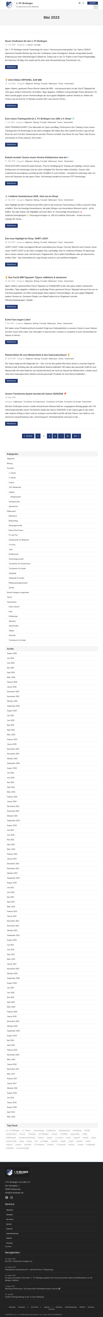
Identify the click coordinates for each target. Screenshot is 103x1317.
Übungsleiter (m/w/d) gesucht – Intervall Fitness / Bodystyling (29, 1270)
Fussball (37, 45)
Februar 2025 (12, 739)
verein (81, 1145)
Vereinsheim (69, 84)
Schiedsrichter (14, 502)
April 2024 (11, 787)
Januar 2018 (11, 1064)
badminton (52, 1130)
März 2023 (11, 849)
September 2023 (13, 821)
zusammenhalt (23, 1148)
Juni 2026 (10, 663)
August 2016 (12, 1093)
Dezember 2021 (13, 921)
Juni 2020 (10, 993)
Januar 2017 (11, 1083)
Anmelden (8, 1246)
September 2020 (13, 978)
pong (30, 1141)
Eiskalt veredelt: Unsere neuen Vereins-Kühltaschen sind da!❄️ (37, 157)
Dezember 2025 (13, 692)
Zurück (28, 436)
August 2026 (12, 653)
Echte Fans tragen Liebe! (18, 319)
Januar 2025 (11, 744)
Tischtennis (39, 1145)
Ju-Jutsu (12, 545)
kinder (86, 1138)
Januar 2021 (11, 964)
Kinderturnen (14, 554)
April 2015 (11, 1112)
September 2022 (13, 878)
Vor (76, 436)
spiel (71, 1141)
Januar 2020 (11, 1016)
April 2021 (11, 954)
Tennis (60, 84)
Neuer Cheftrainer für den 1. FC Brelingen (26, 41)
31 (68, 436)
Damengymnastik (15, 525)
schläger (45, 1141)
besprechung (65, 1130)
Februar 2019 (12, 1050)
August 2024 (12, 768)
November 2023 (13, 811)
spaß (63, 1141)
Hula (10, 612)
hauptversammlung (27, 1138)
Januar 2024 (11, 801)
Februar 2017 (12, 1079)
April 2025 (11, 730)
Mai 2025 (10, 725)
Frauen (11, 483)
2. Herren (12, 478)
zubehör (10, 1148)
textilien (28, 1145)
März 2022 (11, 907)
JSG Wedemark (15, 487)
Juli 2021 (10, 945)
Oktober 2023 (12, 816)
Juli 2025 (10, 716)
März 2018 (11, 1059)
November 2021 (13, 926)
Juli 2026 (10, 658)
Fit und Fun (13, 535)
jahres (50, 1138)
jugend (77, 1138)
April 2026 (11, 672)
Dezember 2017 (13, 1069)
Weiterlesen (11, 67)
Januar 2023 (11, 859)
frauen (55, 1134)
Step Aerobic (14, 626)
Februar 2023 (12, 854)
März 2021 (11, 959)
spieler (79, 1141)
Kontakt (93, 3)
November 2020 (13, 969)
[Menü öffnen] (96, 7)
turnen (72, 1145)
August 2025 (12, 711)
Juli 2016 (10, 1098)
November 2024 (13, 754)
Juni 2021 (10, 950)
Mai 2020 (10, 997)
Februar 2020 (12, 1012)
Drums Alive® (14, 607)
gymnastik (75, 1134)
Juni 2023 (10, 835)
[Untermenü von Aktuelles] (27, 1307)
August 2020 (12, 983)
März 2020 (11, 1007)
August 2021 (12, 940)
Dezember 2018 (13, 1055)
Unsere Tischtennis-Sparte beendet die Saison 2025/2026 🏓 (35, 394)
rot (37, 1141)
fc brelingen (44, 1134)
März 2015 (11, 1117)
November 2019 (13, 1021)
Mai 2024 (10, 782)
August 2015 (12, 1107)
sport (88, 1141)
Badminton (13, 516)
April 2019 (11, 1045)
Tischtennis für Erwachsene (34, 402)
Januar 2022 (11, 916)
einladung (77, 1130)
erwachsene (11, 1134)
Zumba (11, 588)
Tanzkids (12, 635)
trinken (51, 1145)
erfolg (87, 1130)
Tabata (11, 631)
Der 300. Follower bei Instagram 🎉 (18, 1261)
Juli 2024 (10, 773)
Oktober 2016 (12, 1088)
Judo (10, 549)
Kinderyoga (13, 616)
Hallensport (52, 84)
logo (94, 1138)
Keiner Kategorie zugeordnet (18, 592)
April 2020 (11, 1002)
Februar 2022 (12, 911)
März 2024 (11, 792)
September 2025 (13, 706)
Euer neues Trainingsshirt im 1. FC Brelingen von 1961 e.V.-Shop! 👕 (40, 118)
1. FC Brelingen (24, 3)
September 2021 (13, 935)
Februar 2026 (12, 682)
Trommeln (62, 1145)
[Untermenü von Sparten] (52, 1307)
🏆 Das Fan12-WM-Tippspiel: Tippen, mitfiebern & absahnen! (36, 277)
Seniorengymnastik (16, 559)
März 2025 (11, 735)
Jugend (11, 492)
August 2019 (12, 1036)
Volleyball (12, 573)
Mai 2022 (10, 897)
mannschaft (11, 1141)
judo (69, 1138)
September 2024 (13, 763)
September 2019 (13, 1031)
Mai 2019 (10, 1040)
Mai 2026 (10, 668)
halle (85, 1134)
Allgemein (29, 84)
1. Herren (29, 45)
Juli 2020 (10, 988)
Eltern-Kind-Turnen (16, 530)
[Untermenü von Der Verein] (40, 1307)
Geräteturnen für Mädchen (19, 540)
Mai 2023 (10, 840)
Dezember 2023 (13, 806)
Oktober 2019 (12, 1026)
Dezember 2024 (13, 749)
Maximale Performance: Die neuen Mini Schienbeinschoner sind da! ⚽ (32, 1289)
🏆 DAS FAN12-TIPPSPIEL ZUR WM (23, 80)
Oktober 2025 (12, 701)
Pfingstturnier (15, 497)
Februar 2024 (12, 797)
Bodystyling (13, 521)
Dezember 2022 (13, 864)
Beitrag (37, 84)
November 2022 (13, 868)
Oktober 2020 (12, 974)
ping (22, 1141)
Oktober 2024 (12, 759)
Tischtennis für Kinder (54, 402)
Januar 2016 (11, 1103)
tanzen (9, 1145)
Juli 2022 (10, 888)
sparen (55, 1141)
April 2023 (11, 845)
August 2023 (12, 825)
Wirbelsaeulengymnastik (18, 583)
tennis (18, 1145)
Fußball (64, 1134)
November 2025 (13, 696)
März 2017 (11, 1074)
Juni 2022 (10, 892)
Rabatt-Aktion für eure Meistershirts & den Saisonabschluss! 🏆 (37, 355)
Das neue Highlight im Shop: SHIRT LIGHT (26, 238)
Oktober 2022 (12, 873)
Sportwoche (13, 506)
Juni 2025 (10, 720)
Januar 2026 (11, 687)
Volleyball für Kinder (16, 578)
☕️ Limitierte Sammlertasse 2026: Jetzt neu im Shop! (31, 196)
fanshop (32, 1134)
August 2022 (12, 883)
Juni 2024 (10, 778)
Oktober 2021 (12, 930)
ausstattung (39, 1130)
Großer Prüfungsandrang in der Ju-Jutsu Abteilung (24, 1297)
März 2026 (11, 677)
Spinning (12, 621)
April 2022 (11, 902)
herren (41, 1138)
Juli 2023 (10, 830)
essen (23, 1134)
